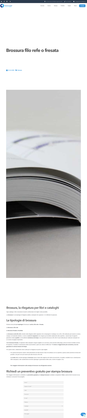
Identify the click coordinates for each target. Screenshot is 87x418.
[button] (10, 2)
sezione (49, 365)
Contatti (82, 5)
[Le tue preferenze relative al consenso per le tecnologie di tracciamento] (85, 416)
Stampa (19, 70)
